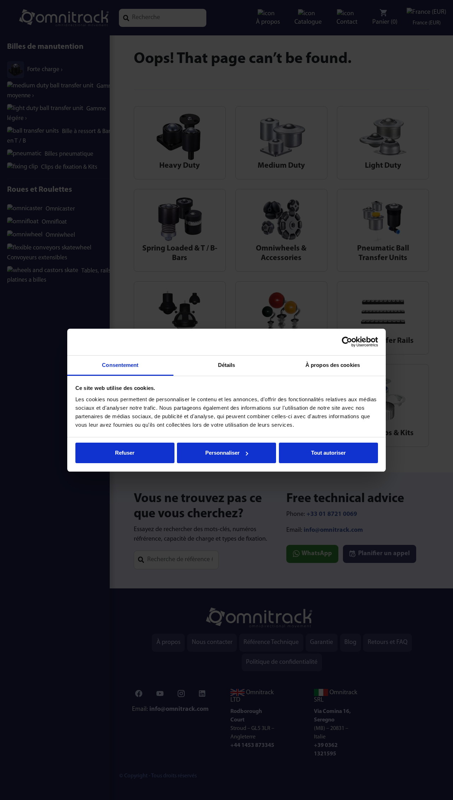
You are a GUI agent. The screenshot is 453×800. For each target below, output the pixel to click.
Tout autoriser (328, 453)
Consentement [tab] (120, 365)
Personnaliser (222, 453)
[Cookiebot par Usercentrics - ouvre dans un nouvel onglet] (347, 341)
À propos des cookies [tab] (332, 365)
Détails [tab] (226, 365)
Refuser (124, 453)
